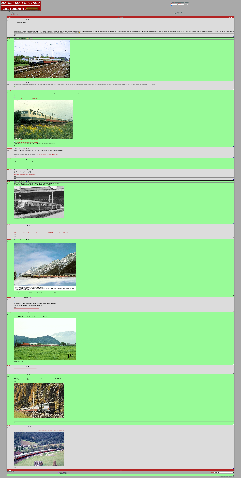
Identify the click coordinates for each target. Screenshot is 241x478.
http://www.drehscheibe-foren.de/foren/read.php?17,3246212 (46, 154)
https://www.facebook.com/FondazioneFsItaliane (22, 230)
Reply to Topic (180, 12)
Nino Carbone (9, 374)
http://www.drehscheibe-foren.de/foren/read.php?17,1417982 (27, 98)
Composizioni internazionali (15, 13)
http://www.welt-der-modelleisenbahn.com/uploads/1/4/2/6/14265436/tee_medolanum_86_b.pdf (31, 369)
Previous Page (9, 471)
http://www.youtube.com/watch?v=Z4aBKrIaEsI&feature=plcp (25, 174)
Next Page (12, 471)
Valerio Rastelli (10, 18)
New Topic (175, 12)
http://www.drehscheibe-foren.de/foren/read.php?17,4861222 (27, 139)
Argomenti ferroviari (12, 12)
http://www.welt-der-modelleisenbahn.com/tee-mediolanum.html (25, 368)
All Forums (10, 11)
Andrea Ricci (9, 81)
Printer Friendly (178, 13)
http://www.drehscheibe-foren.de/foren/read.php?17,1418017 (27, 95)
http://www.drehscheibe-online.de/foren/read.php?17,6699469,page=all (26, 308)
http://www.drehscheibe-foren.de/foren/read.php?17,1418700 (27, 142)
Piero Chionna (9, 38)
